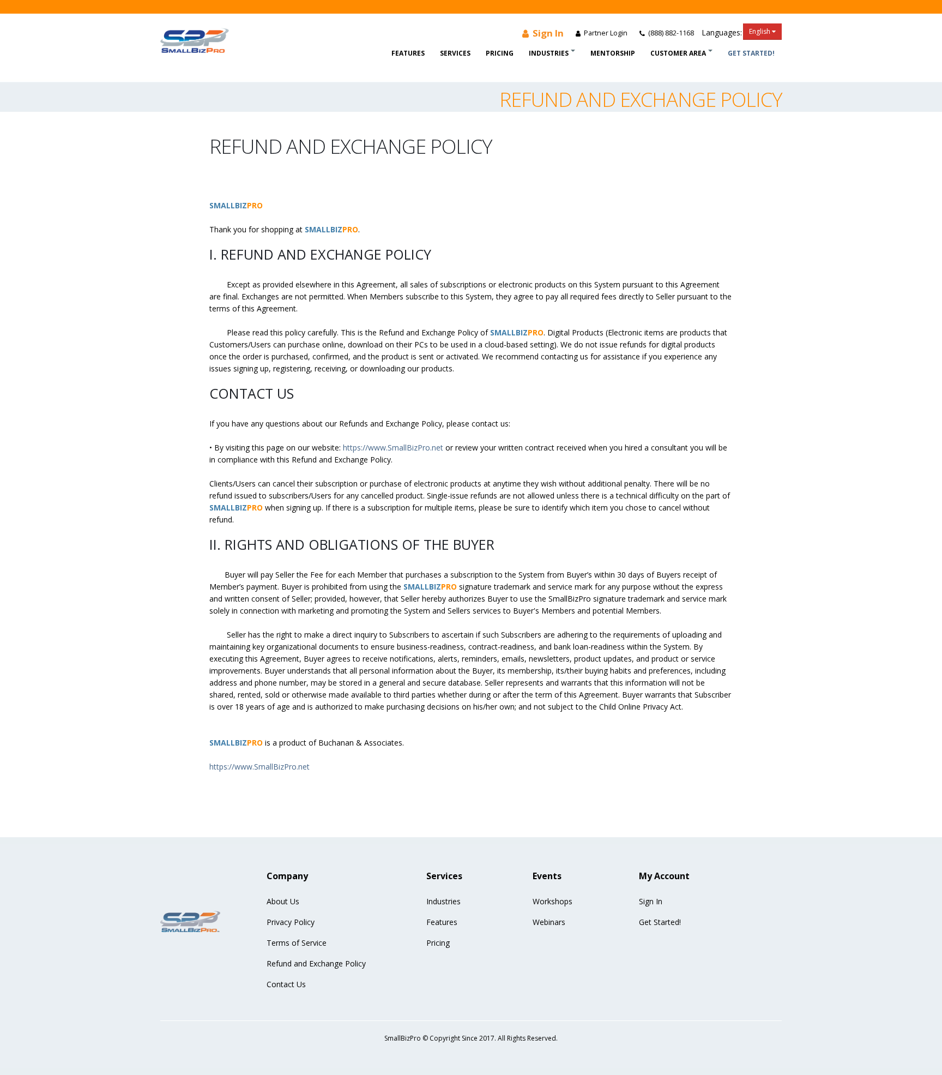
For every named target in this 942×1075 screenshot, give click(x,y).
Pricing (500, 53)
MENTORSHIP (612, 53)
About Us (283, 901)
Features (408, 53)
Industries (549, 53)
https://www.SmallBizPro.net (393, 447)
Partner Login (604, 33)
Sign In (547, 33)
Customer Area (678, 53)
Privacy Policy (291, 922)
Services (455, 53)
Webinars (549, 922)
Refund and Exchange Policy (316, 963)
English (760, 31)
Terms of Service (297, 943)
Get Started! (751, 53)
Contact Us (286, 984)
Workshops (552, 901)
